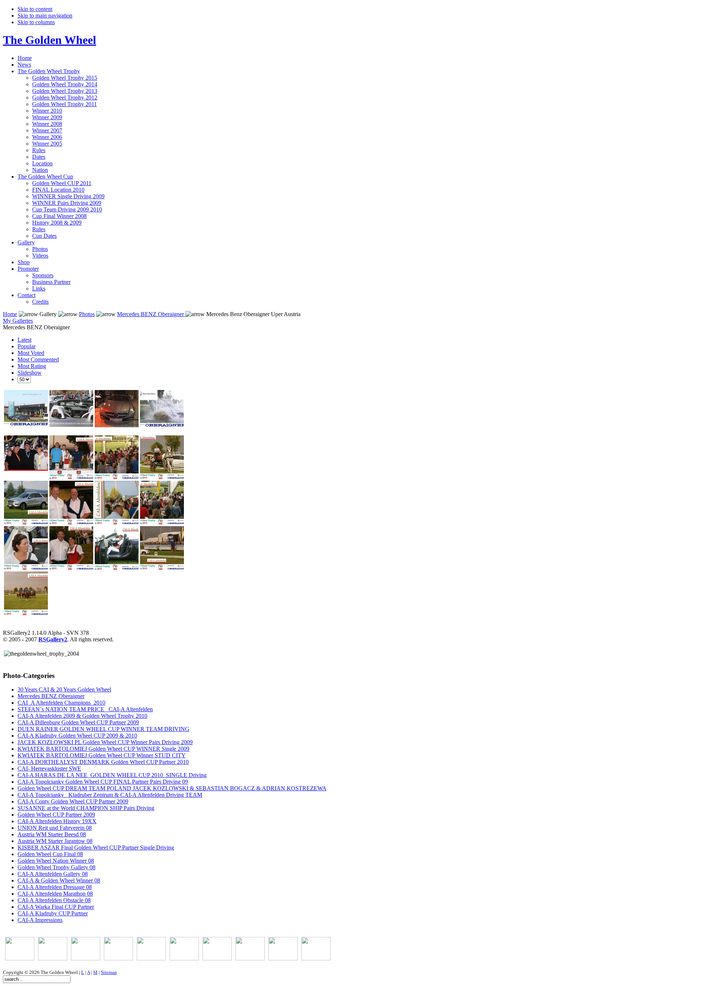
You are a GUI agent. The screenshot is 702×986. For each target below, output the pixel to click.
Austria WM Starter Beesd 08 (52, 834)
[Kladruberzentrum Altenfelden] (283, 958)
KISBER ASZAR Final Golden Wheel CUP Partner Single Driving (96, 847)
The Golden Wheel (49, 39)
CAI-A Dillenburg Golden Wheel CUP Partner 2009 (78, 722)
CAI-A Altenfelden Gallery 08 (53, 874)
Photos (87, 314)
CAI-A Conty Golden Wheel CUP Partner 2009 (73, 801)
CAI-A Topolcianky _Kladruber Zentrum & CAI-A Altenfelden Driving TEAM (110, 795)
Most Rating (32, 366)
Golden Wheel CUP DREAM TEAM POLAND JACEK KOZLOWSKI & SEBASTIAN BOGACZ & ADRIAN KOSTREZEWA (172, 788)
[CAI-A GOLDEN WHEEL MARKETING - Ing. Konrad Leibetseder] (316, 958)
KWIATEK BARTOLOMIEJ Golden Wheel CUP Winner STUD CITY (102, 755)
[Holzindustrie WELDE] (184, 958)
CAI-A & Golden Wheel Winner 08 (59, 880)
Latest (24, 340)
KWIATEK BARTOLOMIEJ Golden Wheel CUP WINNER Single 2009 (103, 749)
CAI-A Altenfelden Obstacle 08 (54, 900)
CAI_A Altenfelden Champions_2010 (61, 703)
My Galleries (18, 321)
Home (10, 314)
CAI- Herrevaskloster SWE (49, 768)
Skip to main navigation (45, 15)
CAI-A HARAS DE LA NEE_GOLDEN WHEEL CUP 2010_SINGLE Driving (112, 775)
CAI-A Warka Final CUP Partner (56, 907)
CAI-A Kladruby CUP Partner (53, 913)
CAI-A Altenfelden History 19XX (57, 821)
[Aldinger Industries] (217, 958)
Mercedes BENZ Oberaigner (151, 314)
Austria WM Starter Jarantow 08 (55, 841)
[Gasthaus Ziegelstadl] (52, 958)
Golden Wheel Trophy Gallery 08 (56, 867)
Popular (26, 346)
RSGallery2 (52, 639)
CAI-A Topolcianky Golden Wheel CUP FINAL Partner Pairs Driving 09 (103, 782)
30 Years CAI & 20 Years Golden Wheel (64, 689)
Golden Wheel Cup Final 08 (50, 854)
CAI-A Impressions (40, 920)
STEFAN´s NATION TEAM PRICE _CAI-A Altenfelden (85, 709)
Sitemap (109, 972)
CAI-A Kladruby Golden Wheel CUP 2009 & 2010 (77, 735)
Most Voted (31, 353)
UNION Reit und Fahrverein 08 (55, 828)
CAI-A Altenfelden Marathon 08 (55, 894)
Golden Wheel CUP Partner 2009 (56, 814)
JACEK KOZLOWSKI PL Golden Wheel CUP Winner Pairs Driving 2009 (105, 742)
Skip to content (35, 9)
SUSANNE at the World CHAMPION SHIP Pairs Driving (86, 808)
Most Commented (38, 359)
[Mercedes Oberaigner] (19, 958)
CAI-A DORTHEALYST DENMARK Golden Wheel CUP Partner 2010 (103, 762)
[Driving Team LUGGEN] (151, 958)
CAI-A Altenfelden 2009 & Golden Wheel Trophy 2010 (82, 716)
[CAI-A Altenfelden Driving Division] (250, 958)
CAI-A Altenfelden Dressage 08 (55, 887)
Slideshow (30, 373)
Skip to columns (36, 22)
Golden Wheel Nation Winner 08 (56, 861)
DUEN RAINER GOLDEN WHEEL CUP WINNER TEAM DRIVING (103, 729)
